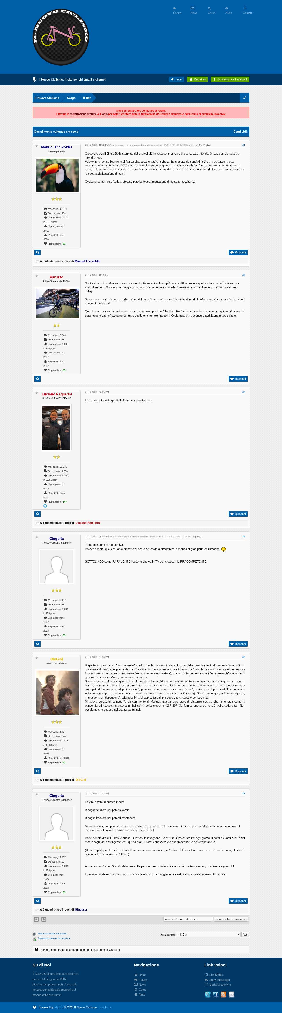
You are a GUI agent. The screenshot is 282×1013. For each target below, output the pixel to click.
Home (142, 975)
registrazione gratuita (83, 114)
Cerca (142, 989)
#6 (243, 793)
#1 (243, 145)
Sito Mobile (216, 975)
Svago (71, 98)
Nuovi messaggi (219, 979)
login (105, 114)
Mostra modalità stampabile (52, 933)
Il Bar (87, 98)
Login (178, 79)
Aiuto (141, 994)
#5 (243, 657)
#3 (243, 392)
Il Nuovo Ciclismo (47, 98)
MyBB (58, 1007)
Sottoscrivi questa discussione (54, 938)
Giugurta (195, 536)
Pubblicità (104, 1007)
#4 (243, 536)
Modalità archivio (219, 984)
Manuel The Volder (200, 145)
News (142, 984)
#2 (243, 275)
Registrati (199, 79)
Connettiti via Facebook (232, 79)
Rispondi (240, 252)
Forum (142, 979)
